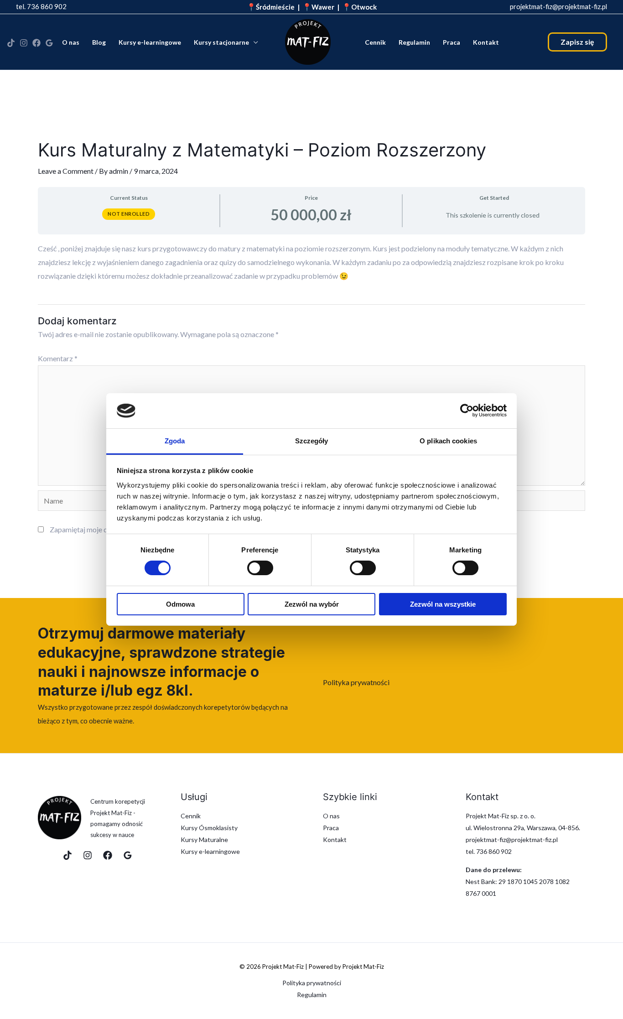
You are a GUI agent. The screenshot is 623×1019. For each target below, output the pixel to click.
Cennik (375, 42)
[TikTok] (11, 43)
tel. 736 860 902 (41, 6)
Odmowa (180, 604)
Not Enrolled (129, 214)
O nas (70, 42)
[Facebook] (36, 43)
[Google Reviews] (127, 855)
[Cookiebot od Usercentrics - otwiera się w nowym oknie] (467, 410)
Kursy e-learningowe (150, 42)
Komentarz (58, 358)
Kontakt (486, 42)
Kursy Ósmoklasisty (209, 828)
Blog (99, 42)
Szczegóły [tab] (311, 441)
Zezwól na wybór (312, 604)
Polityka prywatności (356, 682)
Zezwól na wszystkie (443, 604)
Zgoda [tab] (175, 441)
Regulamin (414, 42)
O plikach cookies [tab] (448, 441)
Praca (451, 42)
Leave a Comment (65, 170)
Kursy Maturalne (204, 839)
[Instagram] (24, 43)
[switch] (260, 568)
